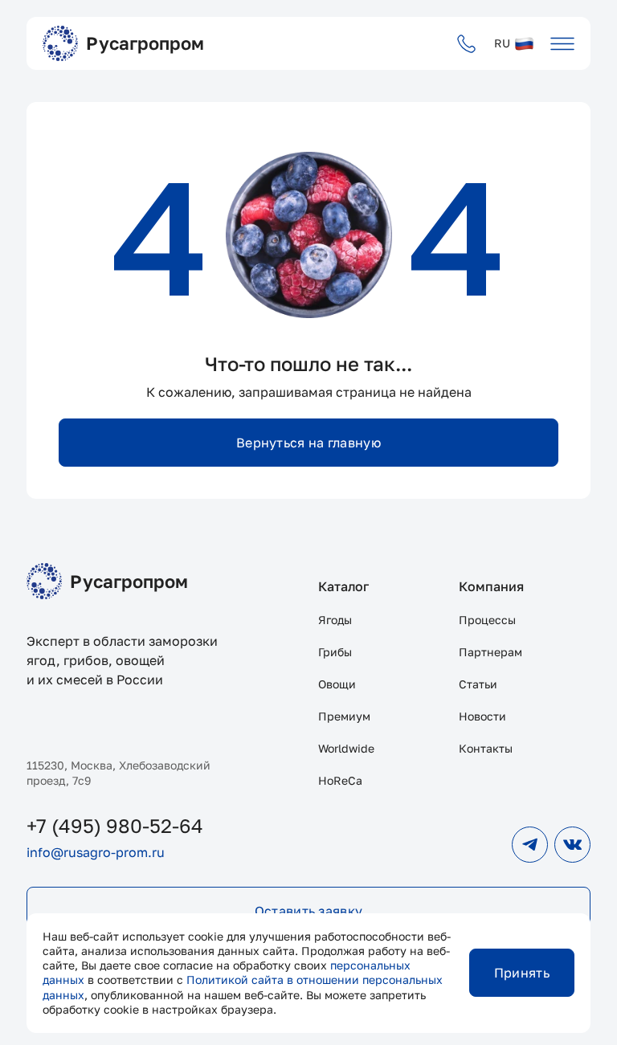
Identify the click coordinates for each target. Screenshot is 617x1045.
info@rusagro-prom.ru (96, 852)
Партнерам (490, 652)
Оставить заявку (309, 911)
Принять (522, 973)
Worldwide (346, 748)
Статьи (478, 684)
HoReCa (340, 780)
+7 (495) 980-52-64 (115, 825)
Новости (482, 716)
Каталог (343, 586)
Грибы (335, 652)
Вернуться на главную (308, 443)
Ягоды (335, 620)
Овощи (337, 684)
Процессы (487, 620)
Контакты (486, 748)
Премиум (344, 716)
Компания (491, 586)
